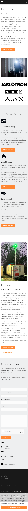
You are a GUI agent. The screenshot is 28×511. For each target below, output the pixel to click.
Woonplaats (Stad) (6, 392)
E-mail (2, 406)
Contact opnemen (8, 54)
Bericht (3, 413)
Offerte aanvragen (8, 49)
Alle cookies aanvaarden (14, 507)
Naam (2, 386)
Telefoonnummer (5, 399)
